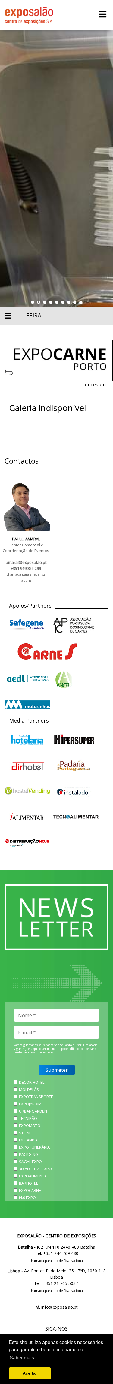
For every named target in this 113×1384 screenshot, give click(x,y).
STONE (25, 1132)
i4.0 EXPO (27, 1197)
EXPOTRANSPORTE (36, 1096)
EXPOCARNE (30, 1190)
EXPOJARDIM (30, 1104)
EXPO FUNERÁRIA (34, 1147)
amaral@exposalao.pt (26, 562)
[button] (32, 302)
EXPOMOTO (29, 1125)
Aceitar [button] (30, 1373)
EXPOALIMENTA (33, 1176)
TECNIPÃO (28, 1118)
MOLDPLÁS (29, 1089)
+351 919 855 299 (26, 568)
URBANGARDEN (33, 1111)
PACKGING (28, 1154)
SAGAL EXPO (30, 1161)
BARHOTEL (28, 1183)
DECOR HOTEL (31, 1082)
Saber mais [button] (22, 1357)
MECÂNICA (28, 1140)
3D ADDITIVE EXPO (35, 1168)
